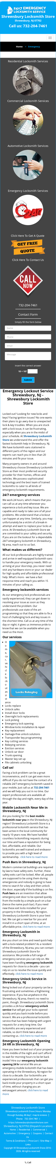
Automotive (10, 1133)
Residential (24, 1129)
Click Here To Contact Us (28, 260)
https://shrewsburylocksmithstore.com (28, 1122)
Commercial (39, 1129)
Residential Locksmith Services (28, 61)
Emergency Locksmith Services (28, 191)
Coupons (37, 1133)
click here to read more (34, 857)
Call (29, 1162)
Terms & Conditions (16, 1141)
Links (28, 1144)
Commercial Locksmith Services (28, 101)
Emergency (24, 1133)
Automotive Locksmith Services (28, 146)
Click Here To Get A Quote (28, 236)
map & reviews (40, 1115)
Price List (33, 1141)
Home (19, 46)
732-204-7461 (35, 25)
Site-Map (44, 1141)
